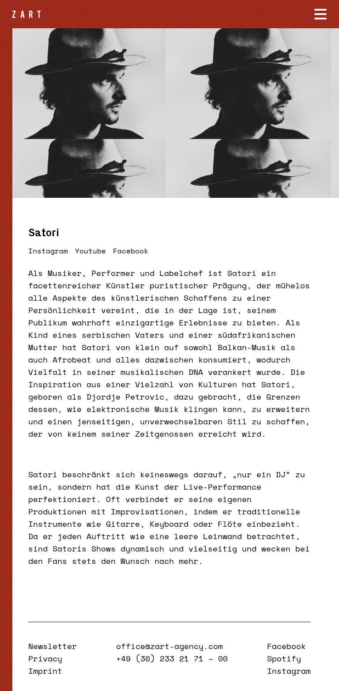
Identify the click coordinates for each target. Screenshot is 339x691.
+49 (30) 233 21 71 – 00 (172, 658)
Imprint (45, 670)
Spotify (284, 658)
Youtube (90, 250)
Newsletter (52, 646)
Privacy (45, 658)
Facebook (130, 250)
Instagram (48, 250)
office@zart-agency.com (169, 646)
